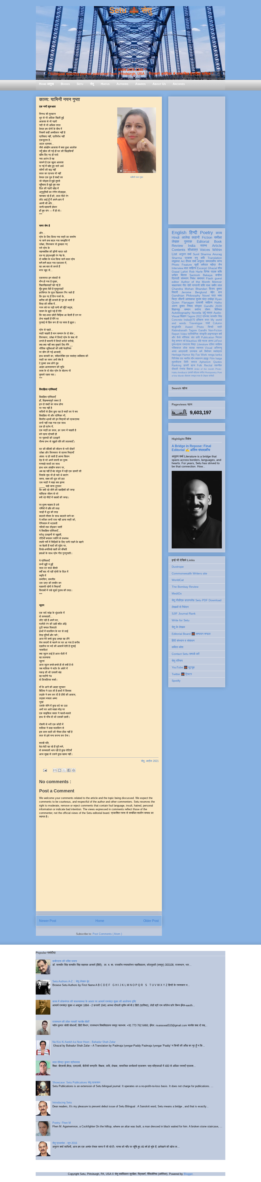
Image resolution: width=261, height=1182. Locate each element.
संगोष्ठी (211, 375)
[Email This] (55, 770)
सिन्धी (210, 327)
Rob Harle (196, 271)
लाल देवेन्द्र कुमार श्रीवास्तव (66, 1062)
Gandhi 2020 (213, 306)
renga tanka (215, 354)
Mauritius (191, 340)
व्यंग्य (219, 261)
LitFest (218, 340)
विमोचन (207, 351)
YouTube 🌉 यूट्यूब (183, 667)
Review (177, 246)
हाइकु (206, 358)
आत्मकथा (190, 299)
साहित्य (208, 302)
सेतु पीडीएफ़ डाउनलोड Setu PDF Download (196, 600)
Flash (209, 278)
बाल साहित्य (190, 268)
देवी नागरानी (193, 285)
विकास (190, 369)
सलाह (192, 347)
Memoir (217, 281)
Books (65, 84)
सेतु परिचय (177, 660)
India (191, 246)
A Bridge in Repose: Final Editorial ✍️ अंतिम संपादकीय (191, 448)
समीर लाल (216, 285)
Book (218, 242)
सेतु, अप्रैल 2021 (150, 760)
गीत (184, 285)
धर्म (200, 351)
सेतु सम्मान (177, 340)
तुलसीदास (176, 362)
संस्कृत (198, 306)
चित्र (174, 299)
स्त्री (219, 327)
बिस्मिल (218, 309)
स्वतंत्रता (217, 351)
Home (99, 921)
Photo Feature (182, 264)
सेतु (92, 84)
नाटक (204, 340)
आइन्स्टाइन (212, 334)
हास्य (210, 340)
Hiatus (105, 84)
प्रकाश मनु (191, 257)
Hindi (175, 237)
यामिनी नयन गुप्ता (136, 177)
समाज (194, 362)
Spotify (176, 680)
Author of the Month (195, 281)
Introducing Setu (62, 1102)
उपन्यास (193, 351)
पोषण (207, 309)
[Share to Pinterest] (74, 770)
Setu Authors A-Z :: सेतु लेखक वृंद (70, 981)
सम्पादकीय (211, 261)
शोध (220, 268)
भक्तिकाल (176, 347)
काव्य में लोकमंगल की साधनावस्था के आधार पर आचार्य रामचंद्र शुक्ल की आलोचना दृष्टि (94, 1001)
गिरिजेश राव (177, 358)
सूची (196, 264)
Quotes (217, 362)
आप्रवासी (183, 351)
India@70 (189, 319)
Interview (177, 268)
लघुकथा (176, 261)
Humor (186, 354)
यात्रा (209, 312)
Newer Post (47, 921)
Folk (199, 365)
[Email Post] (45, 770)
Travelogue (195, 323)
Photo (200, 327)
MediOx (177, 593)
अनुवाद (200, 261)
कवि (203, 257)
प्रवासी (199, 302)
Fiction (207, 237)
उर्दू (204, 312)
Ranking (176, 365)
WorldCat (178, 580)
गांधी (208, 323)
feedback (182, 372)
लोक (185, 347)
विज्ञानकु (176, 309)
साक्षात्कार (176, 285)
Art (183, 261)
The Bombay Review (185, 586)
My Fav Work (199, 354)
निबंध (192, 278)
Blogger (188, 1173)
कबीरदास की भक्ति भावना (64, 961)
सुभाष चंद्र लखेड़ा (205, 299)
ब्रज (193, 365)
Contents (178, 250)
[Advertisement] (197, 159)
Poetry (206, 232)
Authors (122, 84)
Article (217, 246)
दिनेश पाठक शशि (213, 271)
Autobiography (181, 312)
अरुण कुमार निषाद (182, 306)
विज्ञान (183, 316)
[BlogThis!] (60, 770)
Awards (140, 84)
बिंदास (184, 275)
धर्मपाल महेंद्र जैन (211, 264)
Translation (215, 257)
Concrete (177, 319)
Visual (208, 347)
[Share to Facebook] (69, 770)
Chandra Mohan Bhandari (189, 288)
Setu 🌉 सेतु (130, 10)
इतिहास (199, 319)
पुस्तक (188, 242)
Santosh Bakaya (200, 275)
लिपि (186, 362)
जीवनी (181, 299)
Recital (208, 365)
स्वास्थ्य (199, 347)
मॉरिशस (185, 337)
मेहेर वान (216, 292)
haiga (219, 358)
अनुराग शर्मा (185, 254)
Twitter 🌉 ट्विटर (182, 674)
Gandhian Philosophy (186, 295)
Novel (206, 295)
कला (207, 319)
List (174, 254)
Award (188, 327)
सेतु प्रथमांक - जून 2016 (64, 1143)
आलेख (186, 237)
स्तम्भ (203, 246)
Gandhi (202, 330)
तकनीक (218, 365)
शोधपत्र (193, 250)
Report (175, 334)
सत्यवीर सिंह (216, 316)
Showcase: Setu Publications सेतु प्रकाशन (76, 1082)
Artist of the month (204, 369)
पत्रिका (196, 372)
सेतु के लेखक (178, 627)
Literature (202, 344)
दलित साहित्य (215, 344)
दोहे (199, 340)
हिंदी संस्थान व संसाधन (183, 640)
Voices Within (211, 250)
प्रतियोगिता (193, 334)
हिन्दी (193, 232)
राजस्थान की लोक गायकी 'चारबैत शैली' (71, 1021)
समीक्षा (218, 237)
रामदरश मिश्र (189, 344)
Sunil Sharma (202, 254)
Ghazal (212, 268)
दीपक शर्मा (191, 261)
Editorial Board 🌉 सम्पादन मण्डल (191, 633)
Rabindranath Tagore (184, 330)
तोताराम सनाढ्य (191, 375)
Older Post (151, 921)
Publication (207, 337)
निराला (219, 337)
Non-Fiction (215, 330)
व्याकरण (199, 358)
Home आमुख (46, 84)
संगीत (202, 372)
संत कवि (195, 337)
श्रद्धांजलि (176, 327)
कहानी (196, 237)
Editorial (203, 242)
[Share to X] (64, 770)
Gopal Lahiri (180, 271)
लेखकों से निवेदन (180, 607)
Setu (80, 84)
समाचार (201, 278)
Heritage (176, 354)
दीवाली (175, 369)
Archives (179, 84)
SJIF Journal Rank (184, 613)
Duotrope (178, 566)
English (179, 232)
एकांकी (190, 372)
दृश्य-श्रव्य (176, 344)
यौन (192, 358)
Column (217, 323)
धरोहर (175, 275)
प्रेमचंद (205, 316)
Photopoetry (211, 372)
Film (212, 358)
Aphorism (205, 362)
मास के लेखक (202, 375)
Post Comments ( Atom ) (107, 933)
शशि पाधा (205, 285)
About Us (159, 84)
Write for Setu (180, 620)
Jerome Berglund (194, 292)
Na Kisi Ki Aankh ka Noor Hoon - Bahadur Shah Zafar (83, 1041)
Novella (196, 312)
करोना (198, 309)
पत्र (213, 295)
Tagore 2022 (194, 316)
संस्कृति (203, 334)
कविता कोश (177, 647)
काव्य (219, 233)
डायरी (186, 365)
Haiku (218, 302)
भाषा (220, 295)
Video (183, 334)
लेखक (175, 242)
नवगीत (187, 358)
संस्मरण (185, 278)
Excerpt (202, 268)
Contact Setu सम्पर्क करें (185, 653)
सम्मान (187, 309)
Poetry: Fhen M (61, 1122)
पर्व (184, 340)
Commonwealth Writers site (189, 573)
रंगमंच (182, 369)
